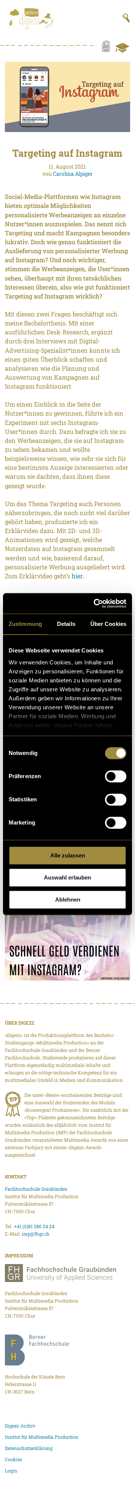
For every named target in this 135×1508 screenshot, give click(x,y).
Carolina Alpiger (73, 173)
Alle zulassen (67, 855)
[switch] (115, 776)
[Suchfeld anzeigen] (126, 18)
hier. (78, 576)
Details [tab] (66, 624)
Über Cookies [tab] (108, 624)
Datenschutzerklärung (28, 1448)
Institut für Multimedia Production (41, 1437)
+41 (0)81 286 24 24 (34, 1226)
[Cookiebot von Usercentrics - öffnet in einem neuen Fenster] (95, 603)
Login (11, 1471)
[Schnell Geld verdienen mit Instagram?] (67, 945)
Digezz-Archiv (20, 1426)
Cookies (13, 1459)
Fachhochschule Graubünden (36, 1189)
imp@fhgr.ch (36, 1234)
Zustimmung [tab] (25, 624)
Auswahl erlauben (67, 877)
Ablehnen (67, 899)
